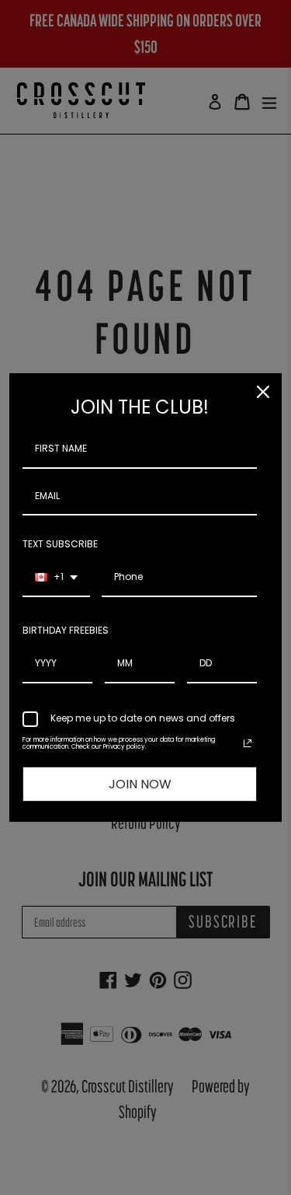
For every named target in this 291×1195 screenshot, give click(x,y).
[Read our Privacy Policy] (247, 743)
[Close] (263, 392)
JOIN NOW (140, 784)
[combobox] (56, 577)
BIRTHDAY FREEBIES (66, 630)
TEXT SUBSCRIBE (60, 543)
